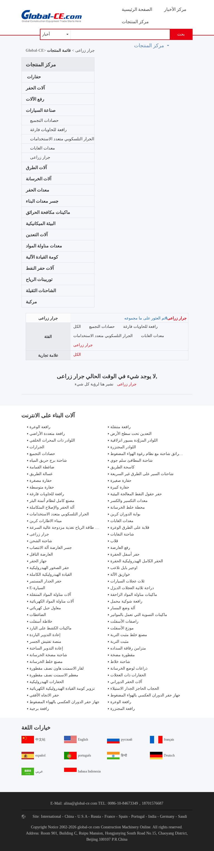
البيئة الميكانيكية (40, 223)
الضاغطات (38, 615)
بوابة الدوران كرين (125, 514)
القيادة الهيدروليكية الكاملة (51, 574)
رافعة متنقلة (120, 427)
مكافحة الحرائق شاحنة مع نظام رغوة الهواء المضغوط (153, 454)
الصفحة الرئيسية (137, 9)
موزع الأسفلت (122, 628)
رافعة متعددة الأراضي (47, 434)
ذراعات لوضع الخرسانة (128, 668)
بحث (181, 34)
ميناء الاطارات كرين (46, 521)
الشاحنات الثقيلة (41, 290)
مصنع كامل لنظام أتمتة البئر (52, 501)
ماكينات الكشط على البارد (51, 628)
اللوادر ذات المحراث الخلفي (52, 440)
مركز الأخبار (175, 9)
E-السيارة (37, 588)
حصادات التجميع (44, 120)
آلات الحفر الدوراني (126, 682)
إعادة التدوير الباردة (45, 635)
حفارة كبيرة (119, 487)
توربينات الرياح (39, 279)
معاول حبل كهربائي (45, 608)
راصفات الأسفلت (124, 621)
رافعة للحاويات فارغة (48, 129)
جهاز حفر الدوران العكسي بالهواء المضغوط (145, 695)
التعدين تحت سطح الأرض (131, 434)
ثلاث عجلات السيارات (127, 581)
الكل (77, 326)
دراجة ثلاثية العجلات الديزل (132, 588)
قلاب (114, 541)
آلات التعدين (37, 234)
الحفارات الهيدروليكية (47, 682)
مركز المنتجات (135, 21)
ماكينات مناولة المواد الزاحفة (133, 594)
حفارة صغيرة (121, 480)
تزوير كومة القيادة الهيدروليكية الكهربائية (62, 688)
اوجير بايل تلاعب (123, 568)
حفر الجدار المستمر (46, 581)
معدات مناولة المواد (44, 245)
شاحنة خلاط (120, 662)
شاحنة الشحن (41, 541)
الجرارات (37, 447)
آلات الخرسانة (38, 178)
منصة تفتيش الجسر (45, 641)
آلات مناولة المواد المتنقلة (50, 594)
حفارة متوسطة (42, 487)
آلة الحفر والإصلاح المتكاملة (52, 507)
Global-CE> (36, 50)
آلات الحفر (35, 88)
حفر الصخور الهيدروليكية (49, 568)
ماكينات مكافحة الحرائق (48, 212)
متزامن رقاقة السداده (128, 648)
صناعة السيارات (41, 110)
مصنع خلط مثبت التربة (128, 635)
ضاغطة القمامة (42, 467)
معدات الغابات (42, 148)
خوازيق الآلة (120, 574)
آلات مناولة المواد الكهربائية (52, 601)
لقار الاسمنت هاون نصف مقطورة (57, 668)
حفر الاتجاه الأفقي (44, 695)
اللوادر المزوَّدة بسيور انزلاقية (134, 440)
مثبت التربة (119, 641)
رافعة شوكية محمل (126, 601)
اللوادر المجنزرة (123, 447)
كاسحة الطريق (122, 467)
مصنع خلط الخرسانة (46, 662)
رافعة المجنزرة (122, 709)
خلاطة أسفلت (41, 621)
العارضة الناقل (41, 554)
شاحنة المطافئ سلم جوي (131, 460)
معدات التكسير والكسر (129, 501)
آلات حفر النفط (40, 268)
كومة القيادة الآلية (42, 257)
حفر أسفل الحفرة (125, 554)
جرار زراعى (40, 157)
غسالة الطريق (41, 474)
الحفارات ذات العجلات (128, 675)
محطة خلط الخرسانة (127, 507)
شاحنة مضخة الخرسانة (48, 655)
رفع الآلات (35, 99)
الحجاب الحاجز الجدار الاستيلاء (134, 688)
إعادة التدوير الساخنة (46, 648)
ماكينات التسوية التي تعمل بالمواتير (138, 615)
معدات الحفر (37, 190)
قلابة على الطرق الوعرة (129, 527)
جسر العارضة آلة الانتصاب (51, 548)
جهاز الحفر (38, 561)
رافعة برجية (39, 709)
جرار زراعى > (83, 50)
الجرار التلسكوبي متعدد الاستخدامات (62, 139)
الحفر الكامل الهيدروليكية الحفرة (136, 561)
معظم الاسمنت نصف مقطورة (54, 675)
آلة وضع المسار (122, 608)
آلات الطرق (36, 167)
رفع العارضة (120, 548)
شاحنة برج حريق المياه (48, 460)
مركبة (31, 301)
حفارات (34, 76)
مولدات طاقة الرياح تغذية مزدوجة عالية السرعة (68, 527)
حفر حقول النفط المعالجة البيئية (136, 494)
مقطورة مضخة (122, 655)
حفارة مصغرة (41, 480)
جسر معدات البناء (42, 201)
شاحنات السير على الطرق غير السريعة (142, 474)
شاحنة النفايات (122, 534)
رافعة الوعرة (40, 427)
